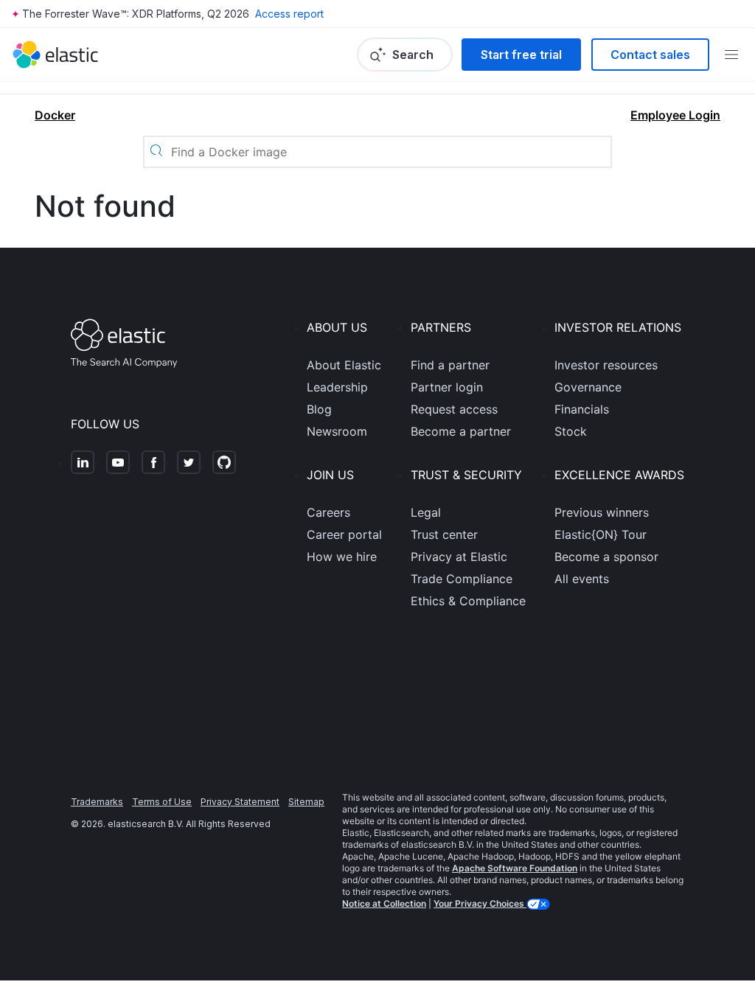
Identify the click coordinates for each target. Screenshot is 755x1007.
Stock (570, 431)
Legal (426, 512)
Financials (581, 409)
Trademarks (97, 801)
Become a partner (461, 431)
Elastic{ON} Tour (600, 534)
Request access (454, 409)
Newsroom (337, 431)
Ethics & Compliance (468, 600)
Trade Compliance (461, 578)
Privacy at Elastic (459, 556)
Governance (588, 387)
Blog (319, 409)
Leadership (337, 387)
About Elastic (344, 365)
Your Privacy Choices (480, 903)
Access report (289, 13)
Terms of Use (162, 801)
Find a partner (450, 365)
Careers (328, 512)
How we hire (342, 556)
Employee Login (675, 115)
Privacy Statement (240, 801)
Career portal (344, 534)
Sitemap (306, 801)
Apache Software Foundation (514, 868)
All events (581, 578)
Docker (55, 115)
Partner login (447, 387)
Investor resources (606, 365)
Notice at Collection (384, 903)
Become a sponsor (606, 556)
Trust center (444, 534)
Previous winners (601, 512)
